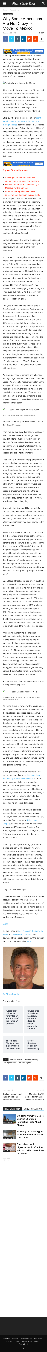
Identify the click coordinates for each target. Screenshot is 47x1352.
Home (5, 10)
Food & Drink (23, 1344)
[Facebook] (5, 39)
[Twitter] (11, 39)
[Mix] (29, 39)
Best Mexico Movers (22, 934)
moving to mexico (10, 1063)
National (15, 1338)
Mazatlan (6, 1151)
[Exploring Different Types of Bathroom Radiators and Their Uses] (9, 1134)
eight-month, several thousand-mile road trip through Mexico (22, 121)
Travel (17, 1341)
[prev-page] (4, 1160)
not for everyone (25, 1063)
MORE (5, 924)
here (29, 941)
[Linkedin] (23, 39)
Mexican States (26, 1338)
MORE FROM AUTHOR (33, 1109)
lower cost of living (31, 1059)
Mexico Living (14, 10)
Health (36, 1341)
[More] (41, 39)
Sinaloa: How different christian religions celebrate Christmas (12, 1097)
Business (9, 1341)
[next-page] (8, 1160)
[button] (4, 3)
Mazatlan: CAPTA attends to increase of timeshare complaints (34, 1097)
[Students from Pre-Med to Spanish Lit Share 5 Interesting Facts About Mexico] (9, 1119)
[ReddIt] (35, 39)
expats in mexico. (16, 1059)
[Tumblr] (17, 39)
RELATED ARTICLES (12, 1109)
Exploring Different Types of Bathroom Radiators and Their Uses (30, 1134)
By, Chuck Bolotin (11, 994)
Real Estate (38, 1338)
